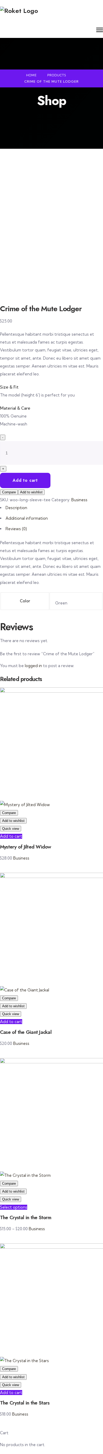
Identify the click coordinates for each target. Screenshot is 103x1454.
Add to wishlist (31, 492)
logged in (33, 665)
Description (16, 507)
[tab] (51, 508)
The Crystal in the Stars (24, 1402)
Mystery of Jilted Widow (25, 846)
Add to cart (25, 480)
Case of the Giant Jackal (26, 1032)
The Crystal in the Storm (25, 1217)
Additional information (27, 518)
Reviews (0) (16, 528)
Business (79, 499)
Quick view (10, 829)
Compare (9, 492)
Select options (13, 1207)
